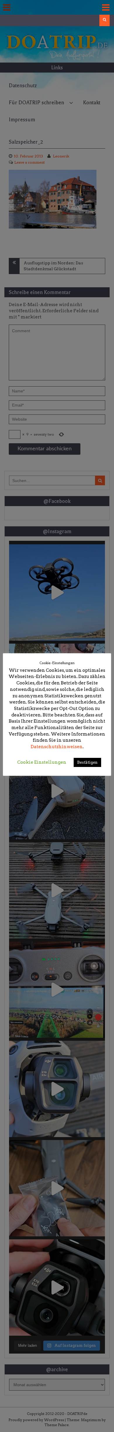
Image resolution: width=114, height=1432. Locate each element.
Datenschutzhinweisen (57, 746)
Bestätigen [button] (87, 762)
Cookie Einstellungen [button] (41, 762)
